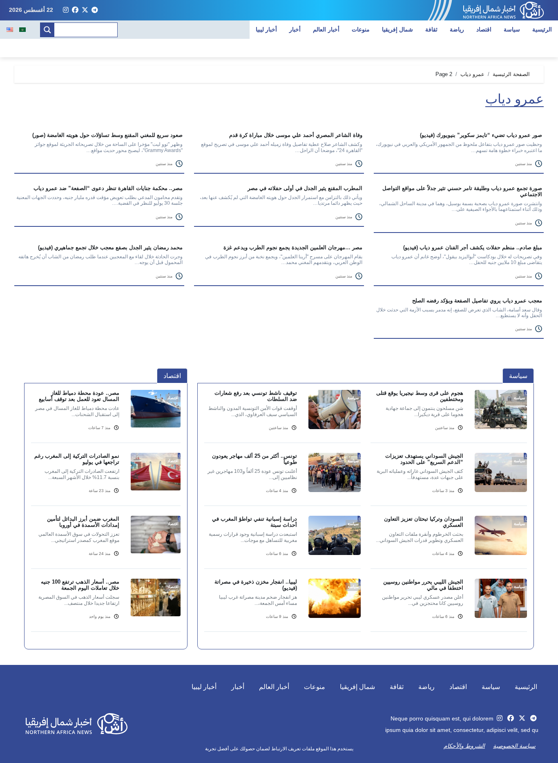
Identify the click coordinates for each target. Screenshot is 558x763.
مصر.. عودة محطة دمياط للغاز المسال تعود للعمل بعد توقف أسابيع (79, 396)
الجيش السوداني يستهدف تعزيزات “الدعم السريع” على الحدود (424, 459)
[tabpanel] (365, 515)
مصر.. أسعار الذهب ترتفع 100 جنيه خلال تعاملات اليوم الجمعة (80, 585)
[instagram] (66, 10)
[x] (85, 10)
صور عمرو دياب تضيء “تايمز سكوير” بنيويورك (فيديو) (481, 135)
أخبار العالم (326, 29)
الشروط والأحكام (464, 746)
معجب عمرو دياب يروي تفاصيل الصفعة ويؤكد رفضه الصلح (477, 301)
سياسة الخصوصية (514, 746)
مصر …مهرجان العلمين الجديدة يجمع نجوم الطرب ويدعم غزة (292, 247)
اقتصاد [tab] (172, 375)
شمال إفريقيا (397, 29)
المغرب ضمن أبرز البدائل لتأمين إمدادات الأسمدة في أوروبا (83, 522)
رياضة (457, 29)
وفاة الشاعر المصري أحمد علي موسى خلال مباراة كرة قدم (295, 135)
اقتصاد (483, 29)
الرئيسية (542, 29)
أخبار (295, 29)
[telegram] (95, 10)
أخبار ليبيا (266, 29)
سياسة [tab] (518, 375)
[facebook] (75, 10)
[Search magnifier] (47, 30)
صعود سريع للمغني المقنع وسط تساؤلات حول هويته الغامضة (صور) (107, 135)
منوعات (361, 29)
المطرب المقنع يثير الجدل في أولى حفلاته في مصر (305, 188)
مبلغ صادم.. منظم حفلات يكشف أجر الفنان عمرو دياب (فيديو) (472, 247)
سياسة (512, 29)
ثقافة (431, 29)
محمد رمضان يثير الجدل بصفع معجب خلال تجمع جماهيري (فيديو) (110, 247)
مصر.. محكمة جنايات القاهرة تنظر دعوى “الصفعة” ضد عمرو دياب (108, 188)
